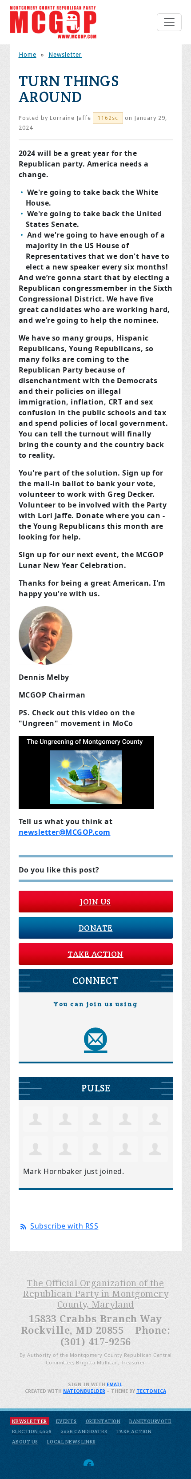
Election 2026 (32, 1431)
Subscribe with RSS (64, 1226)
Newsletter (65, 54)
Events (66, 1421)
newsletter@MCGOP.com (65, 832)
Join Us (95, 901)
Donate (96, 928)
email (114, 1385)
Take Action (95, 954)
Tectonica (151, 1391)
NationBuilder (84, 1391)
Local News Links (71, 1442)
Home (27, 54)
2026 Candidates (83, 1431)
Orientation (103, 1421)
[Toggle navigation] (169, 22)
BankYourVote (150, 1421)
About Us (25, 1442)
